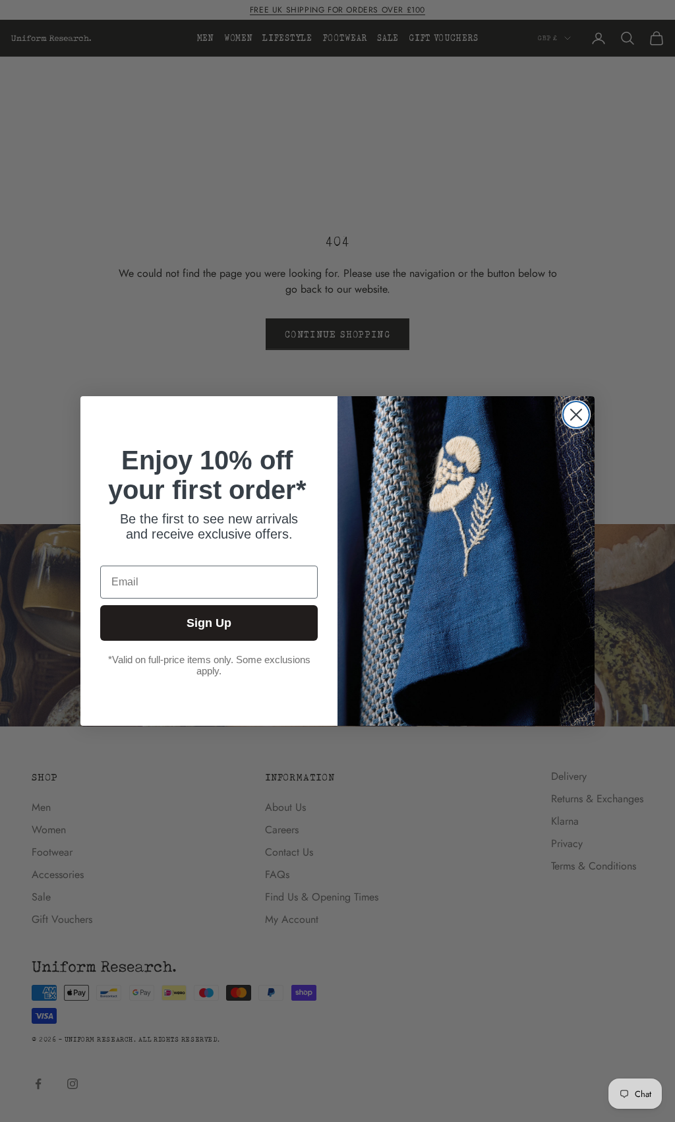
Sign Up (209, 623)
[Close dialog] (576, 414)
